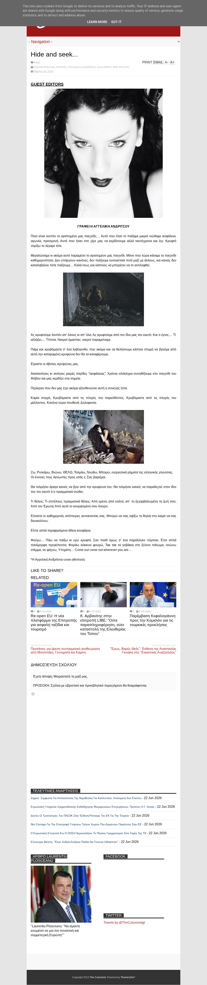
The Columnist (98, 977)
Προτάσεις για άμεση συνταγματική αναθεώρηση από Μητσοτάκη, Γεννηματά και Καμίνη (65, 650)
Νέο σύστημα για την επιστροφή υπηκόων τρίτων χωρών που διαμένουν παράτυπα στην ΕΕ (86, 824)
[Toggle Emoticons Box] (33, 694)
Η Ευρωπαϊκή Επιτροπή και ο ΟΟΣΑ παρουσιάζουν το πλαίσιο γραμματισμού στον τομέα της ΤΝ (88, 833)
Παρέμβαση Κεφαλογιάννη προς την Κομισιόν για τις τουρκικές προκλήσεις (152, 620)
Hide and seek (121, 67)
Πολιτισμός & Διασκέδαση (82, 67)
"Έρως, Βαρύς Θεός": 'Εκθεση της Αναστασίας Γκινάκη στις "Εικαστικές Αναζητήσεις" (143, 650)
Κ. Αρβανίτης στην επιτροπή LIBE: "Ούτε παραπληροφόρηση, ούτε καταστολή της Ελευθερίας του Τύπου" (103, 625)
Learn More (97, 22)
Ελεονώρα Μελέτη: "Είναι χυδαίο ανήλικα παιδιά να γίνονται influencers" (74, 841)
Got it (116, 22)
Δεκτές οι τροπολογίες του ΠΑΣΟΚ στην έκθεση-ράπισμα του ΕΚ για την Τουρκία (80, 815)
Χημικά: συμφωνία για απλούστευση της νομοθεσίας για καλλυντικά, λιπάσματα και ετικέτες (86, 798)
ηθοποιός (61, 67)
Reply (37, 62)
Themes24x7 (128, 977)
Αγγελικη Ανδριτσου (44, 67)
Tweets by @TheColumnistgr (124, 922)
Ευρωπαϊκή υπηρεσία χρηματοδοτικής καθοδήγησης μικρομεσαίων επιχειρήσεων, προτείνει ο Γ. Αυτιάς (92, 806)
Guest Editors (104, 67)
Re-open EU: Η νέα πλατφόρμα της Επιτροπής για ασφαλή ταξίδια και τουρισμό (54, 622)
